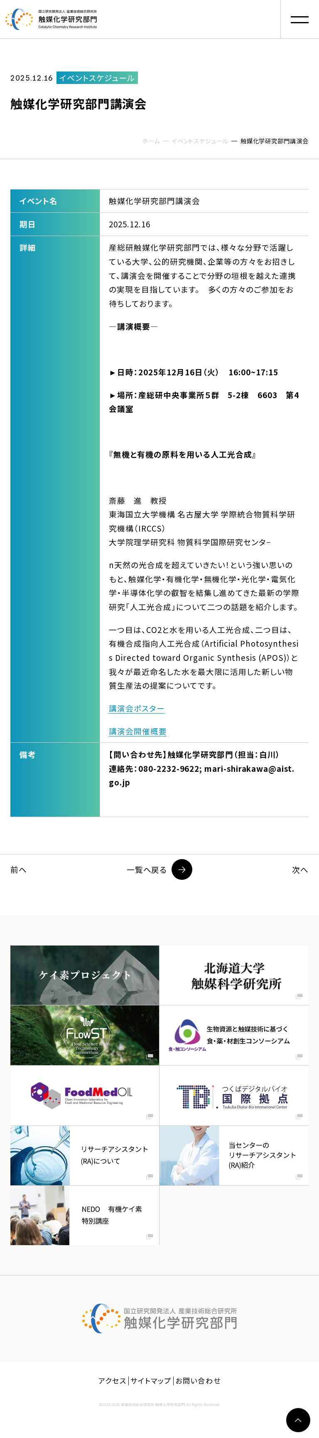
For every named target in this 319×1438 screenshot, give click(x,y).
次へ (300, 869)
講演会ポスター (137, 708)
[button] (299, 19)
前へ (18, 869)
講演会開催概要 (138, 730)
